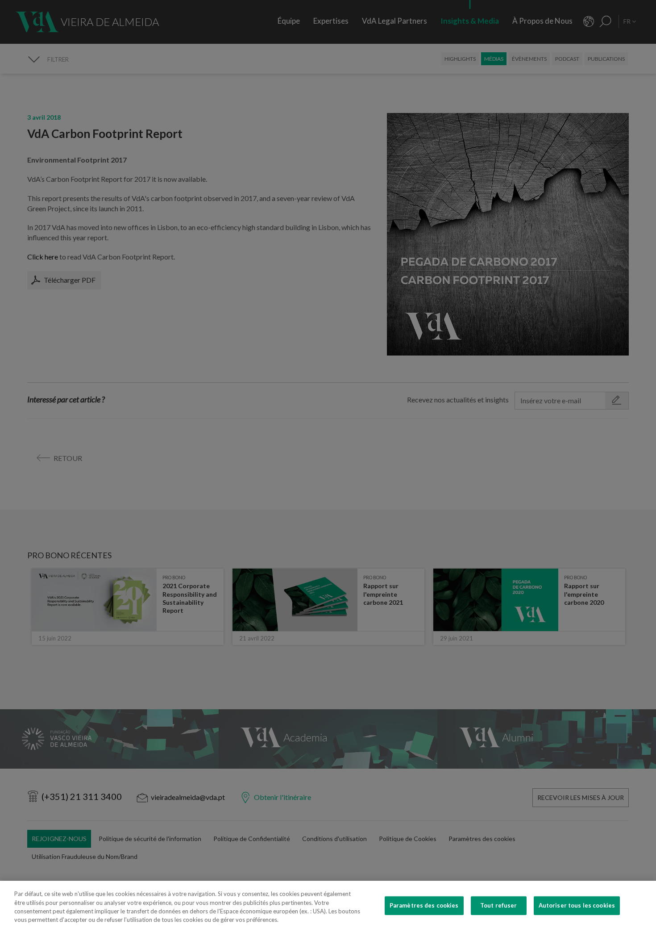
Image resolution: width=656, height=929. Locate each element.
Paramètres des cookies (424, 905)
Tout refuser (498, 905)
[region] (328, 905)
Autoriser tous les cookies (577, 905)
